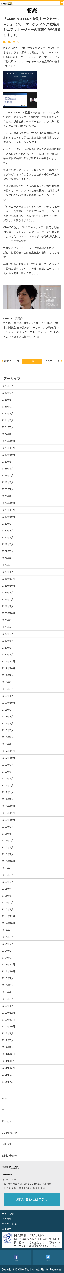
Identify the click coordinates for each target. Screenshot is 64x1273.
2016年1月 (8, 854)
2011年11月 (8, 1061)
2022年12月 (8, 503)
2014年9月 (8, 930)
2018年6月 (8, 730)
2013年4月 (8, 992)
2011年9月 (8, 1074)
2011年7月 (8, 1081)
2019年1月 (8, 696)
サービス (7, 1121)
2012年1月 (8, 1047)
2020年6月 (8, 634)
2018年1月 (8, 744)
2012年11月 (8, 1019)
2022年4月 (8, 558)
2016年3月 (8, 847)
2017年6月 (8, 778)
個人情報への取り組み (29, 1235)
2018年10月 (8, 702)
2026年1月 (8, 399)
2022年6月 (8, 544)
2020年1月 (8, 654)
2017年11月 (8, 751)
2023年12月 (8, 441)
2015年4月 (8, 888)
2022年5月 (8, 551)
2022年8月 (8, 530)
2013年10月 (8, 971)
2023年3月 (8, 482)
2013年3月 (8, 999)
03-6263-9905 (16, 1188)
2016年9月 (8, 826)
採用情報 (7, 1144)
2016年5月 (8, 833)
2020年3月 (8, 647)
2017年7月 (8, 771)
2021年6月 (8, 592)
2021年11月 (8, 578)
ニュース (7, 1110)
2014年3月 (8, 950)
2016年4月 (8, 840)
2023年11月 (8, 448)
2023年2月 (8, 489)
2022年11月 (8, 510)
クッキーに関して (12, 1223)
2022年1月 (8, 572)
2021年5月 (8, 599)
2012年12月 (8, 1012)
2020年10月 (8, 613)
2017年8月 (8, 764)
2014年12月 (8, 916)
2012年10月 (8, 1026)
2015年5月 (8, 881)
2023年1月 (8, 496)
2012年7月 (8, 1033)
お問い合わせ (9, 1155)
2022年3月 (8, 565)
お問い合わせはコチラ (32, 1199)
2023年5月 (8, 468)
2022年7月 (8, 537)
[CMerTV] (7, 3)
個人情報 (7, 1218)
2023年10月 (8, 454)
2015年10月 (8, 861)
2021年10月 (8, 585)
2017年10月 (8, 757)
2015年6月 (8, 875)
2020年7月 (8, 627)
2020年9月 (8, 620)
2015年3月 (8, 895)
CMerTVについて (11, 1132)
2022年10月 (8, 516)
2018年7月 (8, 723)
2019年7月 (8, 675)
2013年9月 (8, 978)
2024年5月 (8, 427)
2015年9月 (8, 868)
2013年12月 (8, 964)
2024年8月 (8, 420)
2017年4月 (8, 792)
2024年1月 (8, 434)
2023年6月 (8, 461)
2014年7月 (8, 943)
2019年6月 (8, 682)
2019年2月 (8, 689)
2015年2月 (8, 902)
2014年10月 (8, 923)
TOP (4, 1098)
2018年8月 (8, 716)
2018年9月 (8, 709)
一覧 (32, 361)
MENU (61, 3)
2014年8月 (8, 937)
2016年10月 (8, 819)
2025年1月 (8, 413)
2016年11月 (8, 813)
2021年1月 (8, 606)
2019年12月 (8, 661)
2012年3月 (8, 1040)
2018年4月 (8, 737)
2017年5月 (8, 785)
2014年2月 (8, 957)
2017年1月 (8, 799)
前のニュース (11, 361)
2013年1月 (8, 1005)
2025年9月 (8, 406)
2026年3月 (8, 386)
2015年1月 (8, 909)
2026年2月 (8, 392)
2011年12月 (8, 1054)
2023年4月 (8, 475)
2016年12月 (8, 806)
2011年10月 (8, 1067)
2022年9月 (8, 523)
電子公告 (7, 1228)
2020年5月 (8, 640)
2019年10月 (8, 668)
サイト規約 (8, 1213)
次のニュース (52, 361)
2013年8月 (8, 985)
